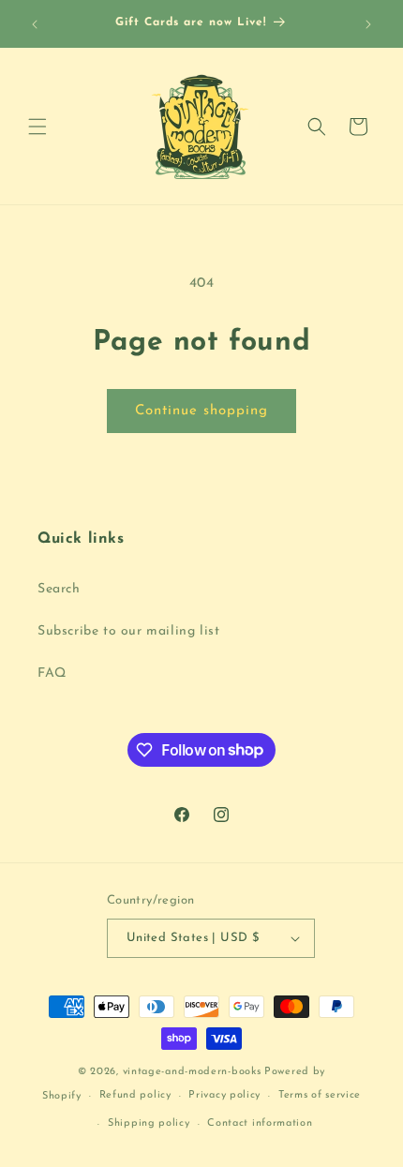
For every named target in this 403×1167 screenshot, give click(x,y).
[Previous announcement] (34, 24)
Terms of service (319, 1095)
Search (59, 589)
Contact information (259, 1123)
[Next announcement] (368, 24)
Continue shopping (201, 411)
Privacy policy (224, 1095)
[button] (37, 126)
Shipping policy (149, 1123)
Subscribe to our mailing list (128, 631)
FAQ (52, 673)
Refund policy (135, 1095)
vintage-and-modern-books (192, 1072)
